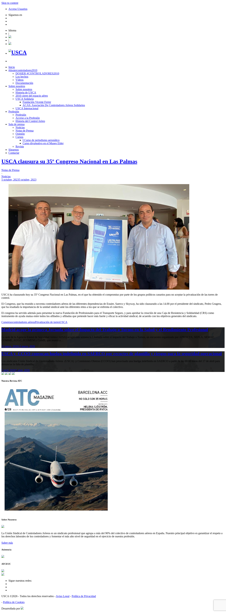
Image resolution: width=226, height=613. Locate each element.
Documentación (24, 82)
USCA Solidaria (25, 98)
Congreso (6, 322)
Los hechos (22, 76)
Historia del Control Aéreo (30, 121)
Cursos (19, 136)
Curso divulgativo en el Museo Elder (43, 143)
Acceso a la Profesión (28, 117)
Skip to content (9, 2)
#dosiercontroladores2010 (22, 70)
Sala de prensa (16, 124)
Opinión (20, 133)
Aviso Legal (62, 596)
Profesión (13, 111)
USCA (63, 322)
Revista (20, 146)
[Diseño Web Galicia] (22, 608)
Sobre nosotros (16, 86)
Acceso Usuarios (17, 8)
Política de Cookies (14, 602)
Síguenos (13, 149)
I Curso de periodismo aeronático (41, 140)
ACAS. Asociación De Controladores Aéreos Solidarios (54, 105)
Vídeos (19, 79)
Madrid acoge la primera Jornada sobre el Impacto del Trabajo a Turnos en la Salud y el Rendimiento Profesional (104, 329)
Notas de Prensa (25, 130)
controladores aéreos (23, 322)
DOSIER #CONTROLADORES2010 (37, 73)
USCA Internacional (27, 108)
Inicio (11, 67)
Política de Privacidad (84, 596)
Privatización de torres (47, 322)
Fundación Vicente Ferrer (37, 102)
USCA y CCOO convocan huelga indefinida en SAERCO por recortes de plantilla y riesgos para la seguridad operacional (111, 353)
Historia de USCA (26, 92)
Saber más (7, 542)
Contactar (13, 152)
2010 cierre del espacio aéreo (32, 95)
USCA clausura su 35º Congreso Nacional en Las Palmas (69, 161)
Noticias (20, 127)
